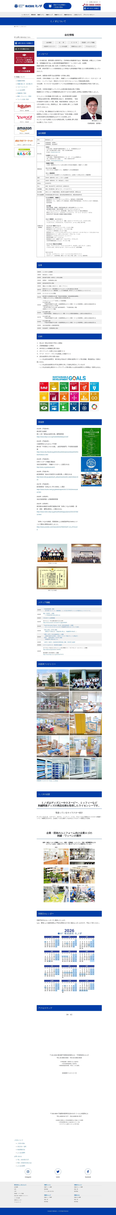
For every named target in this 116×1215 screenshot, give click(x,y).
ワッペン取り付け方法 (49, 1191)
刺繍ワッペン (47, 1184)
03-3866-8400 (93, 4)
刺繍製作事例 (21, 80)
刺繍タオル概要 (77, 1197)
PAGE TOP (112, 1177)
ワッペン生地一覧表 (23, 99)
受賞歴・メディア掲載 (88, 42)
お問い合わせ (18, 1156)
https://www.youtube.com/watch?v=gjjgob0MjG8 (55, 622)
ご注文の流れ (21, 1143)
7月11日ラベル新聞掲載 (49, 618)
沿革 (15, 1189)
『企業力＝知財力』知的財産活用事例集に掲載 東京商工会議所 (59, 642)
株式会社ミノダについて (20, 1184)
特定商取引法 (21, 1149)
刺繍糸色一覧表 (21, 93)
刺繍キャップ (47, 1195)
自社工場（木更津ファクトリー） (21, 1195)
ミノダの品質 (63, 46)
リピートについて (22, 87)
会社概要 (49, 42)
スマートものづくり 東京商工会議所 (52, 645)
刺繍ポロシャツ (78, 1184)
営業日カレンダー (76, 46)
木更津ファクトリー (49, 46)
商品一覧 (46, 1199)
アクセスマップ (90, 46)
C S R (74, 42)
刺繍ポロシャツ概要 (78, 1187)
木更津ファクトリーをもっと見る (47, 781)
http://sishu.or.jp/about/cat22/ (46, 467)
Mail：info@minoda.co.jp (24, 1162)
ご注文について (18, 1140)
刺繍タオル (77, 1195)
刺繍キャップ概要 (48, 1197)
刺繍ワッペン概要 (48, 1187)
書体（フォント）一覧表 (24, 96)
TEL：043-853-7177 (23, 1159)
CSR (15, 1191)
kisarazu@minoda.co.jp (57, 160)
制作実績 (46, 1189)
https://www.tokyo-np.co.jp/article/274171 (53, 654)
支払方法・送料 (21, 1146)
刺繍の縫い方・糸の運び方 (25, 84)
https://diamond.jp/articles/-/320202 (52, 649)
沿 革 (61, 42)
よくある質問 (21, 90)
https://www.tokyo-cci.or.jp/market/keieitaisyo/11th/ (52, 437)
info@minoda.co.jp (55, 152)
